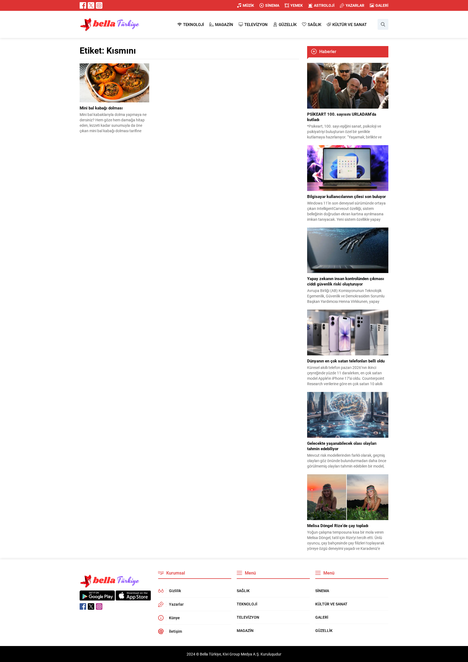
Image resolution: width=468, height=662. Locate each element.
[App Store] (133, 597)
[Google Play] (97, 597)
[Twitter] (91, 5)
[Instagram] (99, 5)
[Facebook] (83, 5)
